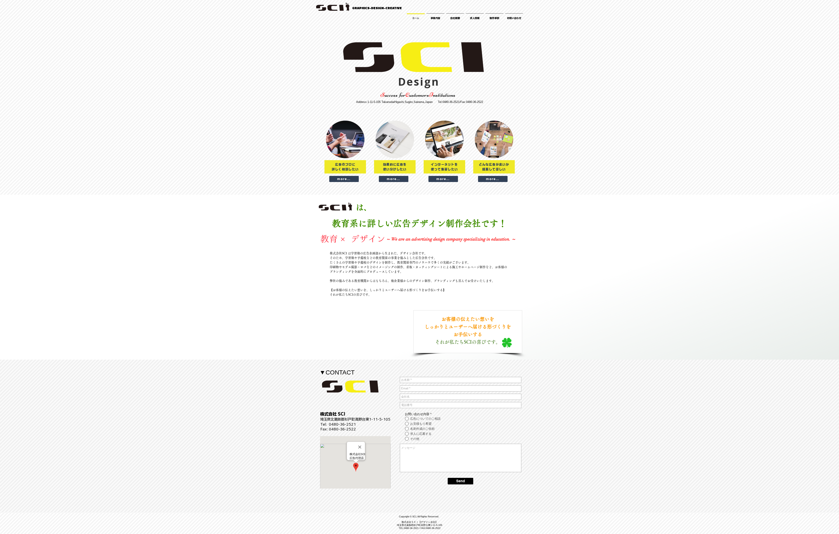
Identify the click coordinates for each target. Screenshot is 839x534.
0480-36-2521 (342, 424)
